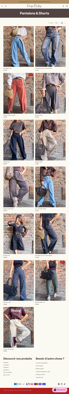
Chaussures (6, 367)
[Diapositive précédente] (5, 46)
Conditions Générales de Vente (43, 371)
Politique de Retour (40, 374)
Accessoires (6, 365)
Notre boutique (39, 365)
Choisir (64, 64)
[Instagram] (62, 384)
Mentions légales (40, 368)
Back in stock (6, 375)
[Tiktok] (65, 384)
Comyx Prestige (10, 390)
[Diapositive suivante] (31, 46)
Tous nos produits (7, 372)
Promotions (6, 370)
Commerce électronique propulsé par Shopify (23, 390)
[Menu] (2, 6)
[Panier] (67, 6)
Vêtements (5, 362)
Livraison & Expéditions (42, 363)
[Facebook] (59, 384)
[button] (57, 23)
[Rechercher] (5, 6)
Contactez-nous (39, 377)
